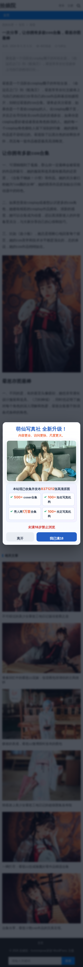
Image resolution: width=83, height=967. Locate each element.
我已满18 (56, 538)
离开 (20, 538)
